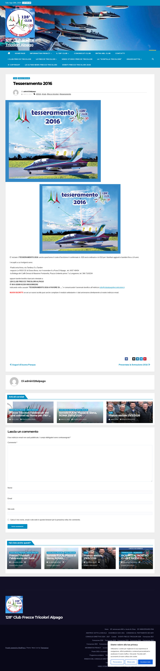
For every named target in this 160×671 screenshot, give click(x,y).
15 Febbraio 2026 (130, 562)
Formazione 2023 (92, 644)
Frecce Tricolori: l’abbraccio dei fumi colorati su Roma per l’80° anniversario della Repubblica (29, 415)
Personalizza (117, 662)
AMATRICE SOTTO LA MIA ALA (96, 633)
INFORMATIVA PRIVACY (40, 53)
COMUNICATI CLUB (82, 53)
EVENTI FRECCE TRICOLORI (17, 409)
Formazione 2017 (148, 636)
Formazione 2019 (110, 640)
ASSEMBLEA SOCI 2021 (116, 633)
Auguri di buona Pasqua (24, 365)
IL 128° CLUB (62, 53)
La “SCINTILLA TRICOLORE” (109, 59)
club (15, 78)
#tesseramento (65, 94)
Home (106, 629)
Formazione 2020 (123, 640)
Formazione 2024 (104, 644)
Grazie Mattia (134, 59)
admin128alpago (29, 91)
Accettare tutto (145, 662)
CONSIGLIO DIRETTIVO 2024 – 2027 (98, 636)
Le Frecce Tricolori (46, 59)
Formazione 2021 (135, 640)
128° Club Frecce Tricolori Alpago (34, 617)
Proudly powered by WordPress (15, 648)
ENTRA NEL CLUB (103, 53)
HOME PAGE (20, 53)
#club (44, 94)
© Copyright (14, 65)
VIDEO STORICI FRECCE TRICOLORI (77, 59)
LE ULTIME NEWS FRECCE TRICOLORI (41, 65)
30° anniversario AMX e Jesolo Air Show (123, 629)
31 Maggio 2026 (55, 562)
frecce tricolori (24, 78)
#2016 (38, 94)
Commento (12, 442)
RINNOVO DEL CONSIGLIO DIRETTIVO (97, 659)
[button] (153, 59)
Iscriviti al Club (107, 648)
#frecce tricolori (53, 94)
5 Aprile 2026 (91, 562)
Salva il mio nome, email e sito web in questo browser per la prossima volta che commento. (45, 520)
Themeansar (44, 648)
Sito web (11, 509)
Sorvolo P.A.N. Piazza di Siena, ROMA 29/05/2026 (78, 414)
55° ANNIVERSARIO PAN (145, 629)
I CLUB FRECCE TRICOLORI (19, 59)
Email (10, 498)
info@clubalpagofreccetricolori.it (112, 287)
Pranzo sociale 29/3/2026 (124, 415)
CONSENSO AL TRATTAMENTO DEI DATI (140, 633)
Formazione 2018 (97, 640)
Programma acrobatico (97, 655)
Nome (10, 488)
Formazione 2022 (148, 640)
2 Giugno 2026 (17, 562)
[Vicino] (154, 642)
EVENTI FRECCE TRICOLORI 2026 (76, 65)
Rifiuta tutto (131, 662)
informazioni (138, 552)
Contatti (120, 53)
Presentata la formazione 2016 (133, 365)
